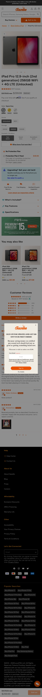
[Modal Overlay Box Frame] (21, 348)
